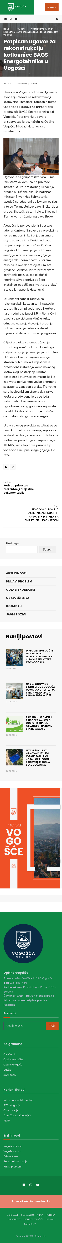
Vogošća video (12, 1151)
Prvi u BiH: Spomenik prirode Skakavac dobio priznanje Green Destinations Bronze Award (39, 723)
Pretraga (12, 543)
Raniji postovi (24, 636)
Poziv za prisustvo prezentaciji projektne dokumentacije (18, 487)
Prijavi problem (19, 581)
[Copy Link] (13, 467)
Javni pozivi (16, 614)
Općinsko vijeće (12, 1065)
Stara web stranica (32, 1215)
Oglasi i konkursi (20, 590)
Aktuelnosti (16, 573)
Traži (52, 1025)
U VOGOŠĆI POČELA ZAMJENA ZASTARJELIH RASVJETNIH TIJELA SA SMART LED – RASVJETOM (42, 513)
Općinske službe (13, 1059)
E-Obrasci (12, 1215)
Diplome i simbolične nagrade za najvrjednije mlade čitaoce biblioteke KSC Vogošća (39, 656)
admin (34, 83)
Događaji (14, 606)
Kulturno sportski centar (18, 1100)
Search (47, 549)
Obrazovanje (10, 1110)
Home (6, 29)
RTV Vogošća (11, 1105)
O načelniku (10, 1054)
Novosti (20, 29)
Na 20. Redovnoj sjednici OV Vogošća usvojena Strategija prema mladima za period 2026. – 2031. (40, 689)
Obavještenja (17, 598)
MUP (6, 1121)
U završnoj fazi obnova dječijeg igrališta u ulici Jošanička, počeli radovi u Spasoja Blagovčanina (38, 757)
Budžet (7, 1070)
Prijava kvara (10, 1156)
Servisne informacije (15, 1161)
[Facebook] (6, 467)
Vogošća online (12, 1146)
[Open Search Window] (56, 19)
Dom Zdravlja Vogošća (17, 1115)
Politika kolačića (33, 1219)
